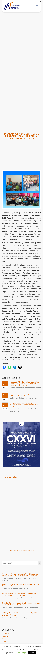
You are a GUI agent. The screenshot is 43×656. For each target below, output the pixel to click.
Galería (4, 642)
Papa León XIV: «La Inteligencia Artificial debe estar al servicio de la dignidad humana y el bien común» (24, 383)
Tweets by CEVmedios (9, 477)
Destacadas (6, 639)
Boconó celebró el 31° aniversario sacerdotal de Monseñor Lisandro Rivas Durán (24, 404)
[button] (41, 2)
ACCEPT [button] (32, 652)
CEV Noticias (6, 633)
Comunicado (6, 636)
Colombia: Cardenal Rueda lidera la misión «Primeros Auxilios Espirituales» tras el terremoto (21, 603)
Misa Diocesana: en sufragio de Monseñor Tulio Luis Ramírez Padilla (25, 394)
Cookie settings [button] (21, 652)
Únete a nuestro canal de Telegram (21, 551)
